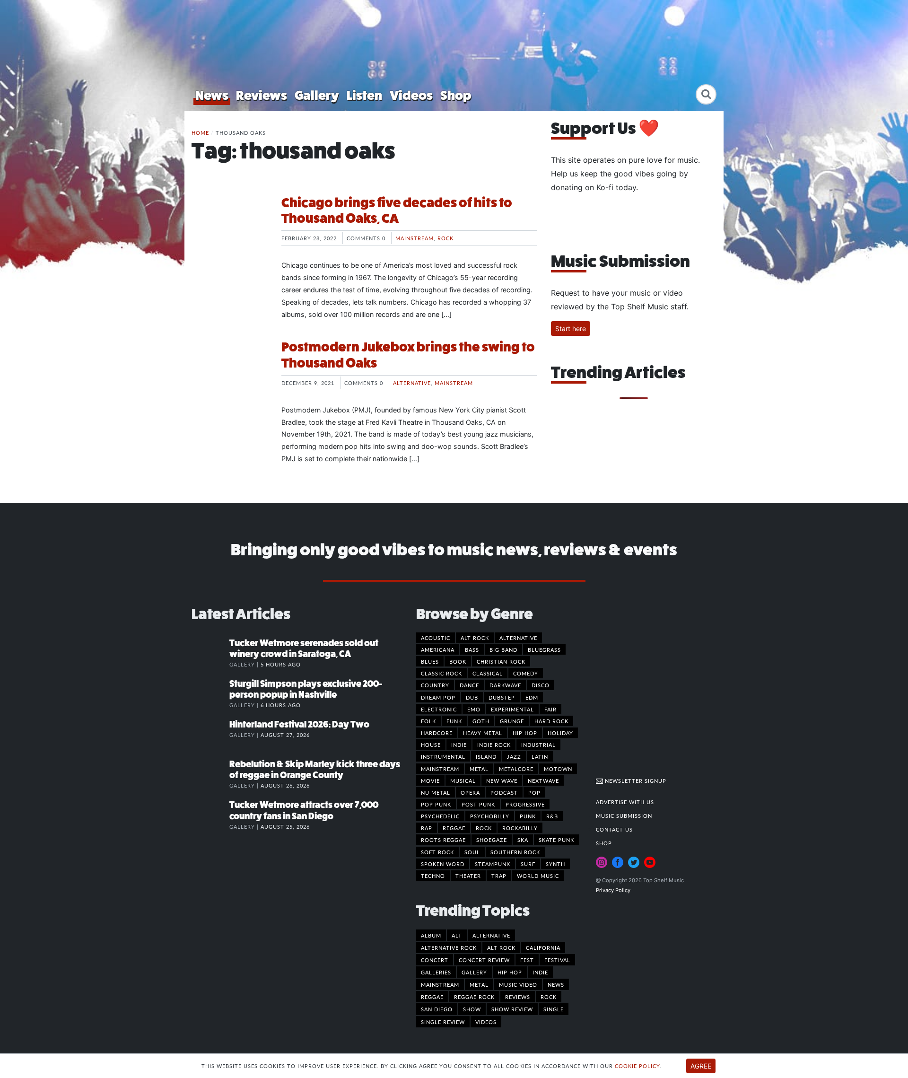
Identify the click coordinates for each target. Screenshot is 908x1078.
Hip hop (525, 732)
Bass (472, 649)
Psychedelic (440, 816)
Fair (550, 709)
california (543, 947)
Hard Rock (551, 721)
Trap (498, 875)
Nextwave (543, 780)
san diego (437, 1009)
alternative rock (449, 947)
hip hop (510, 972)
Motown (558, 768)
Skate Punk (556, 839)
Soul (472, 852)
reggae (432, 996)
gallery (474, 972)
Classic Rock (441, 673)
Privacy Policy (613, 890)
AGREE (700, 1066)
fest (527, 960)
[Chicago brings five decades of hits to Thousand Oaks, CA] (229, 230)
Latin (540, 756)
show (472, 1009)
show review (512, 1009)
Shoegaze (491, 839)
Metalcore (516, 768)
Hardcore (437, 732)
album (431, 935)
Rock (445, 238)
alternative (491, 935)
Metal (479, 768)
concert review (484, 960)
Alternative (412, 382)
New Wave (501, 780)
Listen (364, 95)
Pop (534, 792)
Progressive (525, 804)
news (556, 984)
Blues (430, 661)
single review (443, 1021)
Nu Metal (435, 792)
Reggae (454, 828)
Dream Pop (438, 697)
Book (457, 661)
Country (435, 685)
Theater (468, 875)
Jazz (514, 756)
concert (434, 960)
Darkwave (505, 685)
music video (518, 984)
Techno (433, 875)
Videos (411, 95)
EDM (531, 697)
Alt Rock (475, 637)
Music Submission (624, 815)
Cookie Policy (637, 1065)
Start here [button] (570, 328)
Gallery (317, 95)
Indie (459, 744)
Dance (469, 685)
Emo (473, 709)
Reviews (261, 95)
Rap (426, 828)
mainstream (440, 984)
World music (538, 875)
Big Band (503, 649)
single (553, 1009)
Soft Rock (437, 852)
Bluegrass (544, 649)
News (211, 95)
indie (540, 972)
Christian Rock (501, 661)
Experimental (512, 709)
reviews (517, 996)
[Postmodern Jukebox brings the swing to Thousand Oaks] (229, 374)
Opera (470, 792)
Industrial (538, 744)
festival (557, 960)
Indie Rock (494, 744)
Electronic (439, 709)
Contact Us (614, 829)
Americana (437, 649)
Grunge (512, 721)
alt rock (501, 947)
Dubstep (502, 697)
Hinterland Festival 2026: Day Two (299, 724)
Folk (428, 721)
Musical (463, 780)
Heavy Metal (482, 732)
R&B (552, 816)
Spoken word (442, 864)
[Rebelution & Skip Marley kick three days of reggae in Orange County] (210, 774)
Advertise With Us (625, 802)
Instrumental (443, 756)
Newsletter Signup (634, 780)
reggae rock (474, 996)
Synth (555, 864)
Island (486, 756)
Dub (472, 697)
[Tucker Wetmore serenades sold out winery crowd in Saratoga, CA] (210, 653)
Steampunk (492, 864)
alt (457, 935)
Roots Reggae (443, 839)
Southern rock (515, 852)
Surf (528, 864)
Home (200, 132)
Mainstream (414, 238)
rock (549, 996)
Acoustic (435, 637)
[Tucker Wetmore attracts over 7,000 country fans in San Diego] (210, 814)
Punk (528, 816)
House (431, 744)
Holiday (560, 732)
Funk (454, 721)
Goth (480, 721)
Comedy (525, 673)
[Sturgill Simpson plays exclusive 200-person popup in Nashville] (210, 693)
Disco (541, 685)
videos (486, 1021)
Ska (522, 839)
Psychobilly (489, 816)
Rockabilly (520, 828)
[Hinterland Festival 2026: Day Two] (210, 734)
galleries (436, 972)
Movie (430, 780)
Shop (455, 95)
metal (479, 984)
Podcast (504, 792)
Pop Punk (436, 804)
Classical (487, 673)
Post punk (478, 804)
